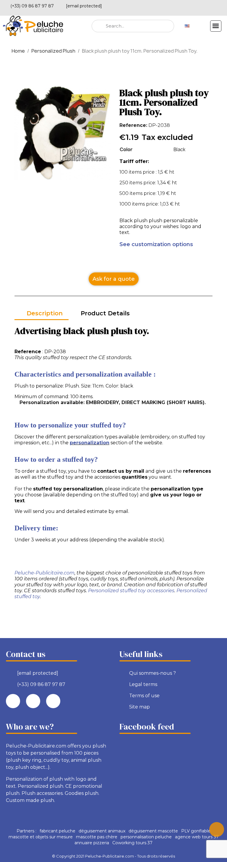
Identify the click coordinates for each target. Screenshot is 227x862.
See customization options (156, 244)
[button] (114, 278)
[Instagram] (220, 5)
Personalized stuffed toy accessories (131, 590)
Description (45, 313)
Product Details (105, 313)
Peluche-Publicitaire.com (44, 573)
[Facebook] (200, 5)
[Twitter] (210, 5)
